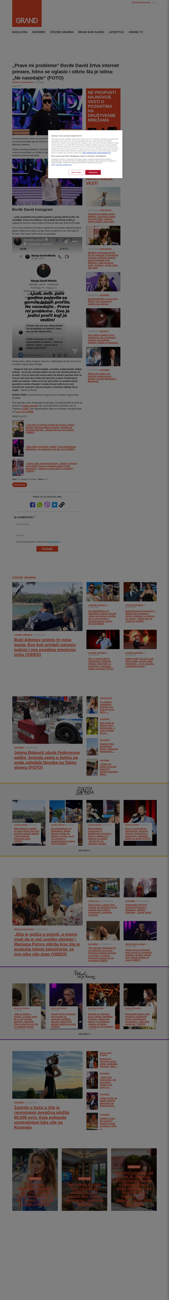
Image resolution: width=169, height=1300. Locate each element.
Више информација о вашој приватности (96, 153)
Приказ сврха (76, 172)
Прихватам (93, 172)
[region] (85, 154)
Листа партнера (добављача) (61, 165)
